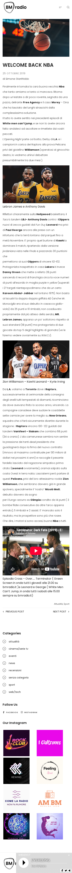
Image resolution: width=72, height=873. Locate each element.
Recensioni (15, 670)
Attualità (58, 603)
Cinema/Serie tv (18, 649)
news (12, 663)
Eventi (12, 656)
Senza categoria (18, 677)
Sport (66, 603)
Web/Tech (15, 692)
